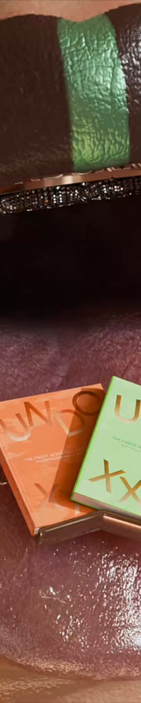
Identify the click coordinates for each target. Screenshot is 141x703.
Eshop (134, 1)
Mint (138, 1)
